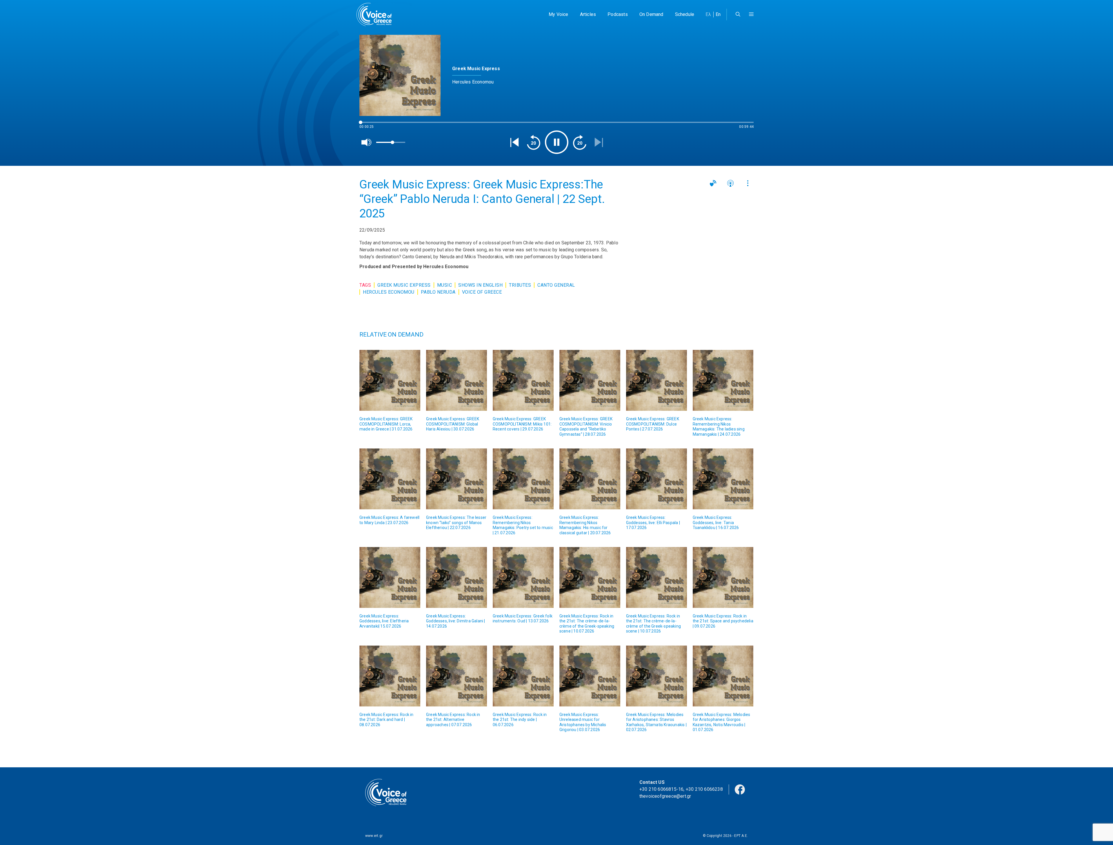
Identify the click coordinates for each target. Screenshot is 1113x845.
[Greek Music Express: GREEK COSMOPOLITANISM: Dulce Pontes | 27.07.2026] (656, 380)
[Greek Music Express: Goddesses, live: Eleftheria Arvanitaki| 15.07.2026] (389, 577)
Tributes (520, 285)
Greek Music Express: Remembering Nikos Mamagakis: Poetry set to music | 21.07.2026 (523, 525)
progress (369, 125)
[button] (751, 14)
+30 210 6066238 (704, 789)
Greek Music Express (404, 285)
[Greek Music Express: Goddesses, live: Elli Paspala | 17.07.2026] (656, 478)
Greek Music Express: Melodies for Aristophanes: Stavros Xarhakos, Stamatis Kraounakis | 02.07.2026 (656, 722)
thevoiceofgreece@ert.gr (665, 796)
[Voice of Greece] (376, 14)
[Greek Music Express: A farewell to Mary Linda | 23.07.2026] (389, 478)
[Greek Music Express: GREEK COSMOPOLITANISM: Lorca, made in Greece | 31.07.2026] (389, 380)
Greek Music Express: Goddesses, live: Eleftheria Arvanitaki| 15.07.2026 (384, 621)
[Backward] (533, 142)
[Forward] (580, 142)
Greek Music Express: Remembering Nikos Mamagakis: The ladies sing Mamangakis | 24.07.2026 (719, 427)
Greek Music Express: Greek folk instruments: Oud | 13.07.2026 (522, 619)
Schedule (684, 14)
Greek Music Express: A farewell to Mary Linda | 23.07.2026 (389, 520)
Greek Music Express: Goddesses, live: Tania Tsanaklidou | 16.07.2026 (716, 522)
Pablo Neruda (438, 292)
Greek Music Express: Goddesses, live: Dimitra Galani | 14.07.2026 (455, 621)
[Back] (514, 142)
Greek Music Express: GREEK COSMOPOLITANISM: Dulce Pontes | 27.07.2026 (652, 424)
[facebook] (740, 789)
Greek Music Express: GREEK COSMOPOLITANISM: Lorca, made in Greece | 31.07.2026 (385, 424)
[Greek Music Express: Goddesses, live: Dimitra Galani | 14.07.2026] (456, 577)
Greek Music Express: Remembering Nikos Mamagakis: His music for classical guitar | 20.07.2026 (585, 525)
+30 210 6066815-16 (661, 789)
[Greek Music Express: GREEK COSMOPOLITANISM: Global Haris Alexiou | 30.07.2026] (456, 380)
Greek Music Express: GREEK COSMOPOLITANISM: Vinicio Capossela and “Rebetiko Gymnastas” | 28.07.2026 (585, 427)
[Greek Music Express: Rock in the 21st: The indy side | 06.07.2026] (523, 676)
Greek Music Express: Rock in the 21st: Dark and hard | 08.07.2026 (386, 719)
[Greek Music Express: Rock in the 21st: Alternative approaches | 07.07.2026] (456, 676)
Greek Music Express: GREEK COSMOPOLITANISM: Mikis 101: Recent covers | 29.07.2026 (522, 424)
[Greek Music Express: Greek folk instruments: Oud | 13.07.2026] (523, 577)
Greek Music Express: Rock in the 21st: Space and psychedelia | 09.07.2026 (723, 621)
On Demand (651, 14)
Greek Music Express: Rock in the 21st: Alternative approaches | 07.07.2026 (453, 719)
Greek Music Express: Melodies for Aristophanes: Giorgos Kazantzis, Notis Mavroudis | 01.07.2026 (721, 722)
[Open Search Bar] (738, 14)
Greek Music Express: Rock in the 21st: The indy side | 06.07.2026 (520, 719)
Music (444, 285)
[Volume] (366, 142)
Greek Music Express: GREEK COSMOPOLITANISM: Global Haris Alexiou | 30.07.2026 (452, 424)
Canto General (556, 285)
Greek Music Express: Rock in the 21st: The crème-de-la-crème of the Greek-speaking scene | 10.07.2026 (586, 624)
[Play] (557, 142)
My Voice (558, 14)
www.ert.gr (374, 836)
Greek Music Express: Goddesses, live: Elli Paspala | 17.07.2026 (653, 522)
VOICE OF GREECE (482, 292)
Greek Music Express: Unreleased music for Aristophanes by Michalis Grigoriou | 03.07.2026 (582, 722)
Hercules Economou (388, 292)
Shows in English (480, 285)
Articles (588, 14)
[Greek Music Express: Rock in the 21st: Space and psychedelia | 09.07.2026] (723, 577)
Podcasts (618, 14)
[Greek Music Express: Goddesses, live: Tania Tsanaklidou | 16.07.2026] (723, 478)
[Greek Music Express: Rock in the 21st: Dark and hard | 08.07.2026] (389, 676)
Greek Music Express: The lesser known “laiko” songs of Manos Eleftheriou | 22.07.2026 (456, 522)
